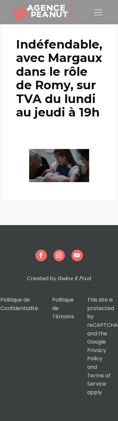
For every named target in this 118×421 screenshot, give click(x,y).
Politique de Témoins (63, 308)
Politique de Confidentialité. (19, 304)
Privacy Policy (96, 355)
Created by (59, 278)
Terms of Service (98, 380)
